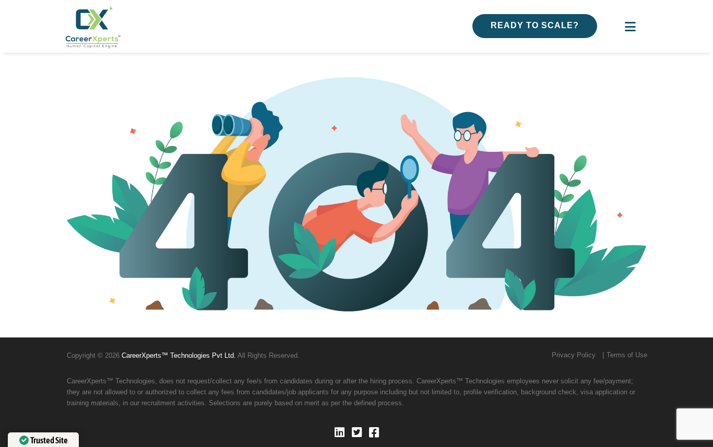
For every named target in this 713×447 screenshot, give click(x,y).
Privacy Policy (574, 355)
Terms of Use (627, 355)
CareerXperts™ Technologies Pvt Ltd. (179, 355)
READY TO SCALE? (535, 25)
